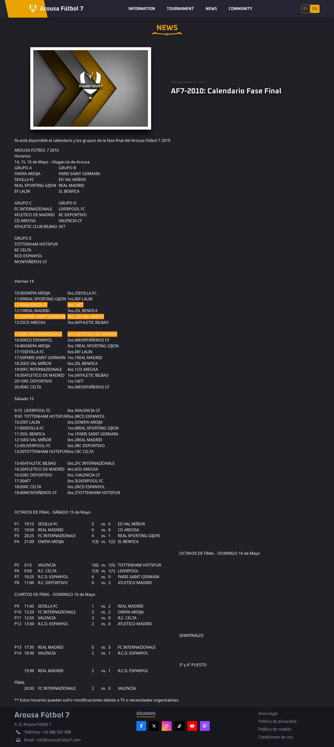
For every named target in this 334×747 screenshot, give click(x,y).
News (211, 9)
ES (305, 9)
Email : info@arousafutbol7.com (52, 740)
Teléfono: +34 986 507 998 (47, 732)
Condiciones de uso (275, 737)
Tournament (180, 9)
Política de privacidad (277, 722)
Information (141, 9)
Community (240, 9)
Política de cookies (274, 729)
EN (314, 9)
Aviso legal (268, 714)
